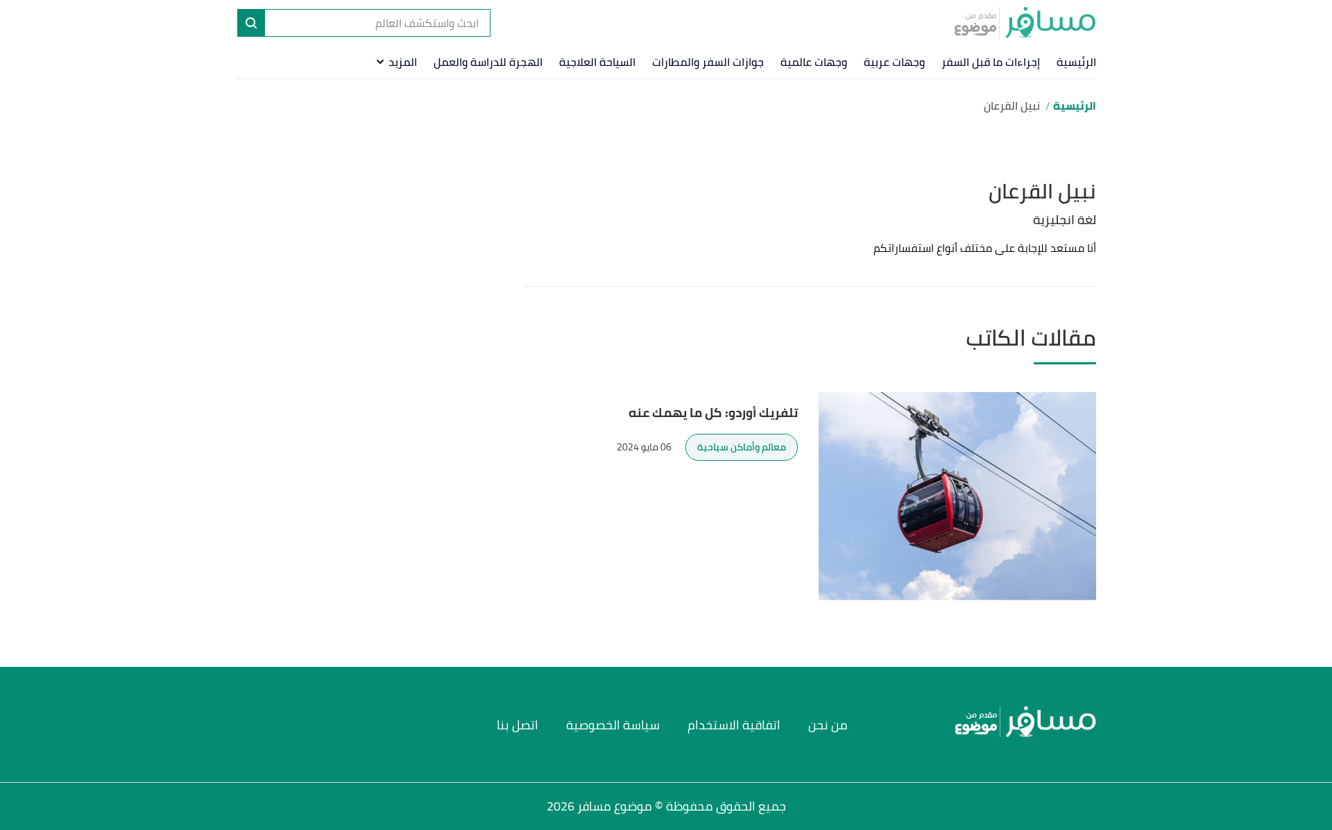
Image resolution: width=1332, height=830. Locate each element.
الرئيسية (1076, 61)
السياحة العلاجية (597, 61)
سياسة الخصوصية (613, 724)
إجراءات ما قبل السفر (990, 61)
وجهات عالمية (813, 61)
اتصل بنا (517, 724)
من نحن (828, 724)
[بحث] (251, 23)
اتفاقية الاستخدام (734, 724)
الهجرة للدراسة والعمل (488, 61)
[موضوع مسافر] (1025, 22)
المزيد (402, 61)
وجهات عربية (894, 61)
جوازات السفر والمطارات (708, 61)
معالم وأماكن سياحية (741, 447)
